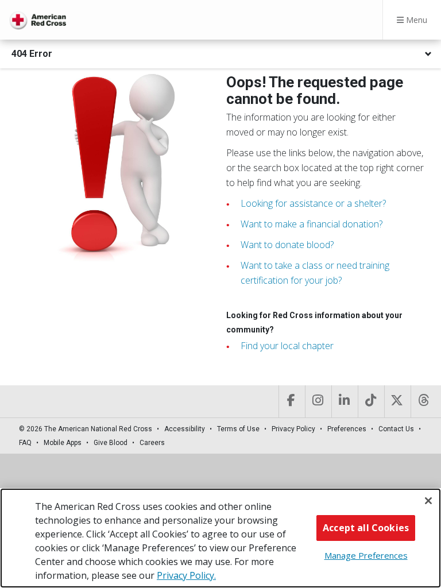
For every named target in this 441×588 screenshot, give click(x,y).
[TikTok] (370, 401)
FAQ (25, 443)
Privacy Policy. (186, 575)
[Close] (428, 500)
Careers (152, 443)
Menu (415, 19)
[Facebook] (290, 401)
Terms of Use (238, 429)
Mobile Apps (63, 443)
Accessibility (184, 429)
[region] (220, 538)
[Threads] (423, 401)
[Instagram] (317, 401)
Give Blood (110, 443)
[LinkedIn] (343, 401)
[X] (396, 401)
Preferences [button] (346, 429)
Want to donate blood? (287, 244)
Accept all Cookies (366, 527)
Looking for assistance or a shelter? (313, 203)
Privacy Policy (293, 429)
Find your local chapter (287, 345)
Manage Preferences (366, 555)
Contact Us (396, 429)
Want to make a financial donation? (311, 224)
